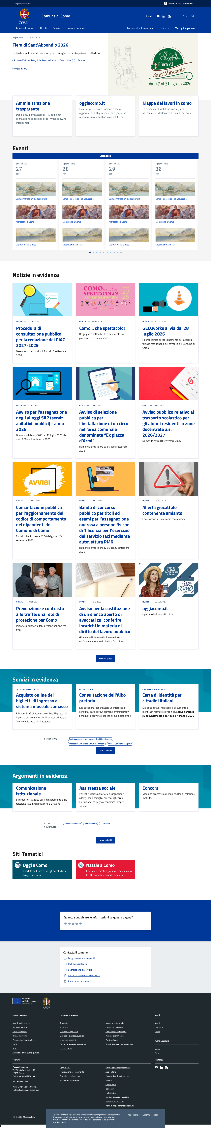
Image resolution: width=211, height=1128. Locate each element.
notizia (19, 37)
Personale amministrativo (23, 1040)
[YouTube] (156, 1068)
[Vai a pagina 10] (121, 252)
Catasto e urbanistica (114, 1027)
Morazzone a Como (25, 221)
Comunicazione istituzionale (31, 791)
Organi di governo (19, 1035)
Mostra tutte (105, 658)
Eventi (157, 1053)
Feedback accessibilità (115, 1101)
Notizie (82, 321)
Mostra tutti (105, 750)
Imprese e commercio (115, 1035)
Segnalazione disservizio (70, 1076)
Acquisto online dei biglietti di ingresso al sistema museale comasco (42, 700)
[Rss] (166, 1068)
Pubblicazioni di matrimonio (117, 1076)
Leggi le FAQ (65, 1067)
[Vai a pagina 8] (114, 252)
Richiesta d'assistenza (69, 1080)
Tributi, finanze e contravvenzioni (119, 1044)
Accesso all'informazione (140, 28)
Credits (19, 1117)
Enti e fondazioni (19, 1031)
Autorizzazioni (86, 689)
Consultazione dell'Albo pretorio (102, 697)
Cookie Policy (111, 1084)
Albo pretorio (111, 1071)
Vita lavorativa (66, 1048)
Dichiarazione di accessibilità (117, 1097)
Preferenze (134, 1115)
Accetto (147, 1115)
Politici (15, 1044)
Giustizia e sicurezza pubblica (72, 1035)
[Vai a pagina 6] (107, 252)
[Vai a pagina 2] (93, 252)
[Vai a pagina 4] (100, 252)
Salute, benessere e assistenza (73, 1044)
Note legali (110, 1088)
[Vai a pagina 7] (110, 252)
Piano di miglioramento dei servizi (120, 1105)
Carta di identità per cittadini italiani (162, 697)
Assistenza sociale (97, 788)
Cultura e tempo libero (27, 689)
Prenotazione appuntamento (72, 1071)
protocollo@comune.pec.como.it (25, 1090)
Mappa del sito (29, 1117)
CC (13, 1117)
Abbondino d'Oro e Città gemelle (25, 1052)
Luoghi (157, 1048)
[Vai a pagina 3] (96, 252)
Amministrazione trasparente (118, 1067)
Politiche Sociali (112, 1040)
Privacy (109, 1080)
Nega (155, 1115)
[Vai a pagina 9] (117, 252)
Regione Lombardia (23, 3)
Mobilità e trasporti (68, 1040)
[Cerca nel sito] (193, 16)
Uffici (14, 1048)
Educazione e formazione (116, 1031)
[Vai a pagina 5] (103, 252)
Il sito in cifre (111, 1093)
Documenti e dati (19, 1027)
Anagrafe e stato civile (153, 689)
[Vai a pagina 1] (90, 252)
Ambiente (64, 1023)
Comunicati (159, 1027)
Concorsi (164, 28)
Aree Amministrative (21, 1023)
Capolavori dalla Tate (26, 244)
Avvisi (19, 321)
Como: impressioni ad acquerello (31, 198)
